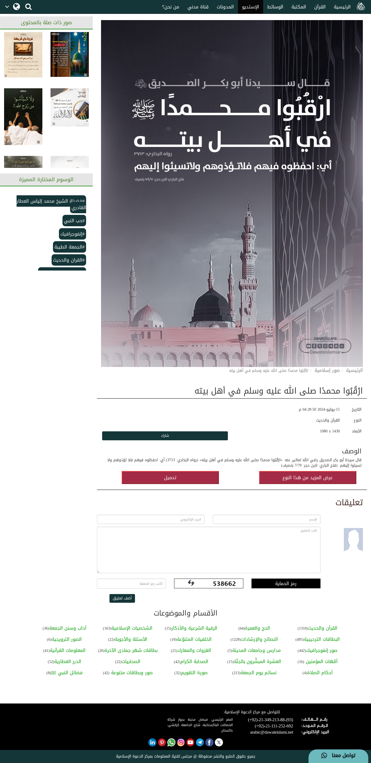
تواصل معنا (341, 755)
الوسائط (275, 6)
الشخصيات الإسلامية (131, 628)
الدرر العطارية (67, 661)
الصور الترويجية (67, 639)
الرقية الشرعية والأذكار (194, 628)
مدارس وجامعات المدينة (256, 650)
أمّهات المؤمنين (321, 661)
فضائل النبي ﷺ (67, 672)
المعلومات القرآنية (68, 650)
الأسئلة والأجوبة (131, 639)
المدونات (225, 6)
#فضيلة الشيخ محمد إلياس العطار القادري (51, 204)
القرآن (320, 6)
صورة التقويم (194, 672)
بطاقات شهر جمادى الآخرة (131, 650)
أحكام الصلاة (320, 672)
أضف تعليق (122, 598)
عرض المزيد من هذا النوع (307, 477)
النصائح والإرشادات (259, 639)
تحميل (170, 477)
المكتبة (298, 6)
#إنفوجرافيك (72, 234)
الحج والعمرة (257, 628)
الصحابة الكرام (194, 661)
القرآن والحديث (322, 628)
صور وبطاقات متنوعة (131, 672)
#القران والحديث (69, 260)
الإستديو (250, 6)
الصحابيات (131, 661)
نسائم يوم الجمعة (258, 672)
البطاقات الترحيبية (322, 639)
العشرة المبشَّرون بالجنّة (257, 661)
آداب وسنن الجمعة (67, 628)
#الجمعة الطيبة (69, 247)
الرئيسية (342, 6)
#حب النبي (74, 220)
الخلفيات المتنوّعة (194, 639)
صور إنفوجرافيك (321, 650)
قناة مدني (198, 6)
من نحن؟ (170, 6)
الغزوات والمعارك (194, 650)
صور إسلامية (327, 370)
